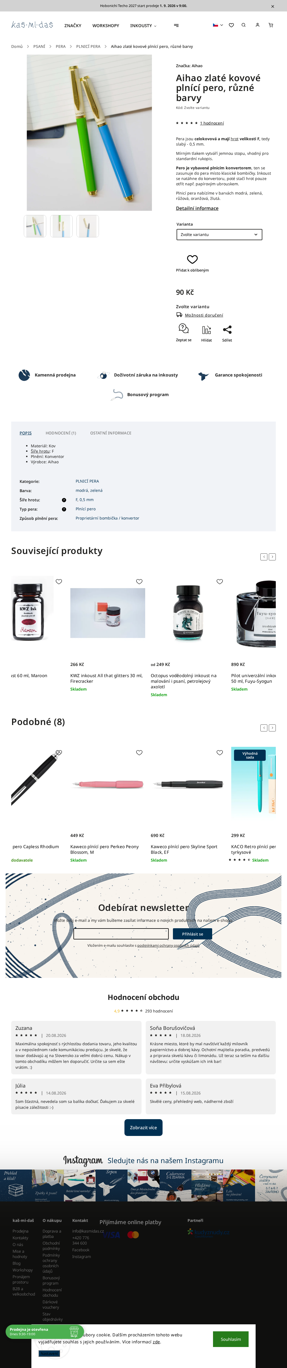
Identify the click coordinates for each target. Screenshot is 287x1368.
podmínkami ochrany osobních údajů (168, 945)
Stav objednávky (53, 1316)
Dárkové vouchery (51, 1304)
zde (156, 1341)
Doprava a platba (52, 1233)
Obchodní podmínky (51, 1245)
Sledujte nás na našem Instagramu (166, 1160)
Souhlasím (231, 1339)
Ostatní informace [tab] (110, 433)
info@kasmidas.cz (83, 1231)
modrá (82, 490)
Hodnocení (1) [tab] (61, 433)
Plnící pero (86, 508)
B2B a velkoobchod (23, 1291)
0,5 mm (87, 499)
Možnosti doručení (204, 315)
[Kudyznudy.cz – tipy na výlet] (230, 1233)
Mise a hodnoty (20, 1253)
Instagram (81, 1256)
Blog (16, 1263)
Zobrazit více (143, 1127)
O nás (18, 1244)
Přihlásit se (192, 934)
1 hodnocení (212, 123)
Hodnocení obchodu (143, 997)
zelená (96, 490)
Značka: (189, 65)
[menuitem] (75, 25)
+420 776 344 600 (80, 1240)
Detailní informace (197, 208)
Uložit (221, 350)
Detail (156, 659)
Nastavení (49, 1353)
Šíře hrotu (40, 451)
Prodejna (21, 1231)
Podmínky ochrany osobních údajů (51, 1263)
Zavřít (225, 356)
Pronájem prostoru (21, 1279)
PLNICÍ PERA (87, 481)
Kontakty (20, 1237)
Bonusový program (51, 1280)
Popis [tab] (26, 433)
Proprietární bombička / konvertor (107, 518)
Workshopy (23, 1270)
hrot (235, 138)
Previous (264, 556)
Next (273, 556)
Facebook (80, 1249)
